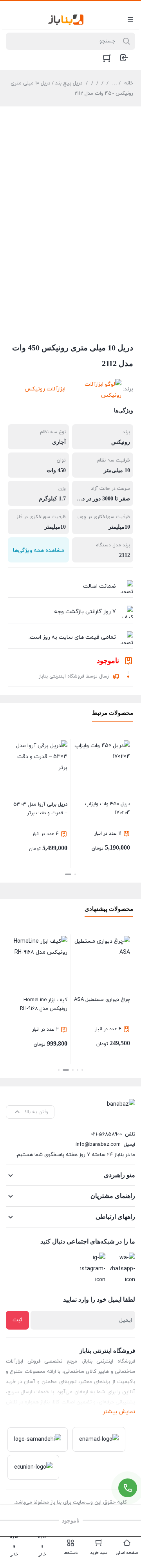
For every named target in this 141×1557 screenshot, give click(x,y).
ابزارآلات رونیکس (45, 389)
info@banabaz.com (98, 1144)
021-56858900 (106, 1134)
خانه (128, 83)
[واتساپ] (122, 1269)
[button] (75, 874)
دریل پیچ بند (68, 83)
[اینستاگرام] (92, 1269)
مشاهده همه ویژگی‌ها (38, 550)
